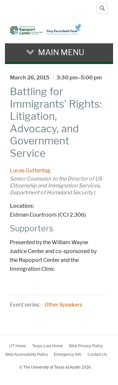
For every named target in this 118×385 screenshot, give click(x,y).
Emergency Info (68, 354)
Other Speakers (63, 305)
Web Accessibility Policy (26, 354)
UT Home (17, 346)
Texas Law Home (47, 346)
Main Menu (61, 52)
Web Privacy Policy (86, 346)
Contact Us (97, 354)
